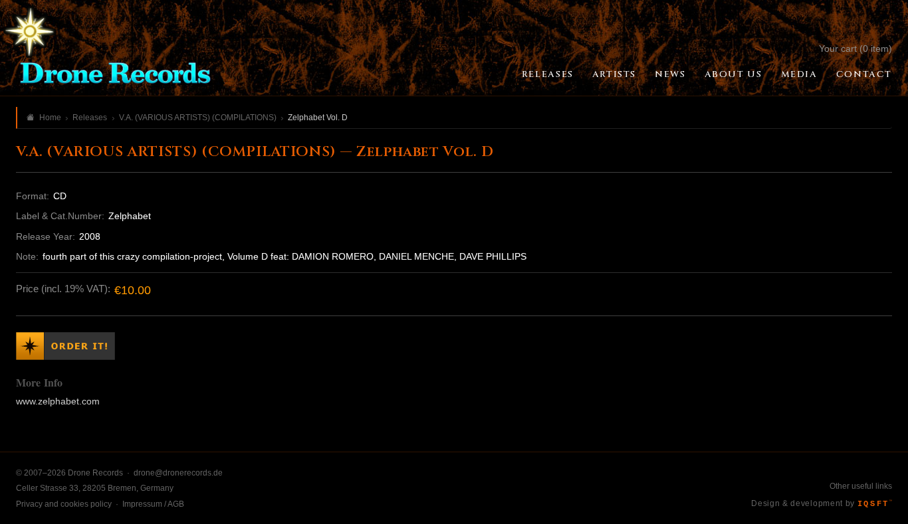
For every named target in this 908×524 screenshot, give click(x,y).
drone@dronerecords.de (178, 473)
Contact (864, 74)
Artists (614, 74)
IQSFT (874, 504)
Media (799, 74)
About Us (733, 74)
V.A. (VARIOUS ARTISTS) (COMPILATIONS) (198, 118)
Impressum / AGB (153, 504)
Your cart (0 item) (855, 48)
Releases (548, 74)
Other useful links (861, 486)
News (670, 74)
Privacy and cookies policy (64, 504)
